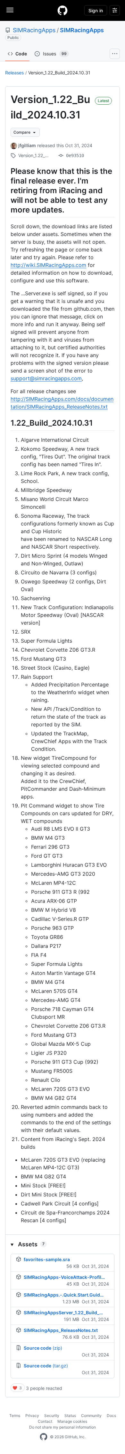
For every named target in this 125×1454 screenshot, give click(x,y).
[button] (62, 1244)
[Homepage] (62, 10)
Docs (111, 1415)
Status (70, 1415)
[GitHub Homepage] (43, 1437)
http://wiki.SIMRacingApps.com (48, 265)
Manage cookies (72, 1421)
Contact (45, 1421)
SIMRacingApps (34, 30)
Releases (14, 72)
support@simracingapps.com (46, 378)
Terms (14, 1415)
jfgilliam (27, 145)
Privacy (32, 1415)
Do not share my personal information (62, 1427)
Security (51, 1415)
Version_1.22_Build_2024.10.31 (59, 72)
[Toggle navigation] (10, 10)
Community (91, 1415)
